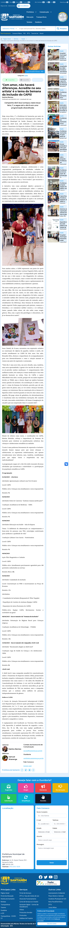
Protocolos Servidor (25, 912)
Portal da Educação (7, 896)
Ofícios (21, 910)
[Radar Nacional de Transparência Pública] (48, 882)
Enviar (52, 863)
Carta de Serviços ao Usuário (28, 902)
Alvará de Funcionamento (27, 899)
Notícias (16, 39)
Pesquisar (63, 28)
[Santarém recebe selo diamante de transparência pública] (62, 17)
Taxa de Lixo (34, 33)
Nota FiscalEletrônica (55, 902)
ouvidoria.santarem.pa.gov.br (33, 758)
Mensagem (40, 844)
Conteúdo (4, 2)
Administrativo (12, 5)
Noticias (3, 902)
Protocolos (23, 915)
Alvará (41, 33)
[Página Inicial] (12, 17)
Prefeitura (30, 12)
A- (53, 2)
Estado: (39, 828)
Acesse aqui (27, 766)
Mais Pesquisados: (6, 33)
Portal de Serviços (25, 893)
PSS (24, 33)
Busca (19, 2)
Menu (12, 2)
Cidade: (54, 828)
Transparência (41, 17)
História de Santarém (7, 899)
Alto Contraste (39, 2)
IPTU (28, 33)
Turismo (29, 22)
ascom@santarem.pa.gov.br (32, 751)
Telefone (55, 820)
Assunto (39, 836)
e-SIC (2, 913)
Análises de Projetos (26, 918)
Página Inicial (7, 39)
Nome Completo (42, 812)
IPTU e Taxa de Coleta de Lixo (29, 896)
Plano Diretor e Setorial (56, 896)
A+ (48, 2)
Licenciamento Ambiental (56, 893)
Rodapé (26, 2)
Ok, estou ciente (51, 923)
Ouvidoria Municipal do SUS (57, 899)
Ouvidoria (38, 22)
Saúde (23, 39)
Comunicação (44, 12)
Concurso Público (17, 33)
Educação (30, 17)
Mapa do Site (4, 5)
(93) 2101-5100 (14, 867)
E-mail (39, 820)
